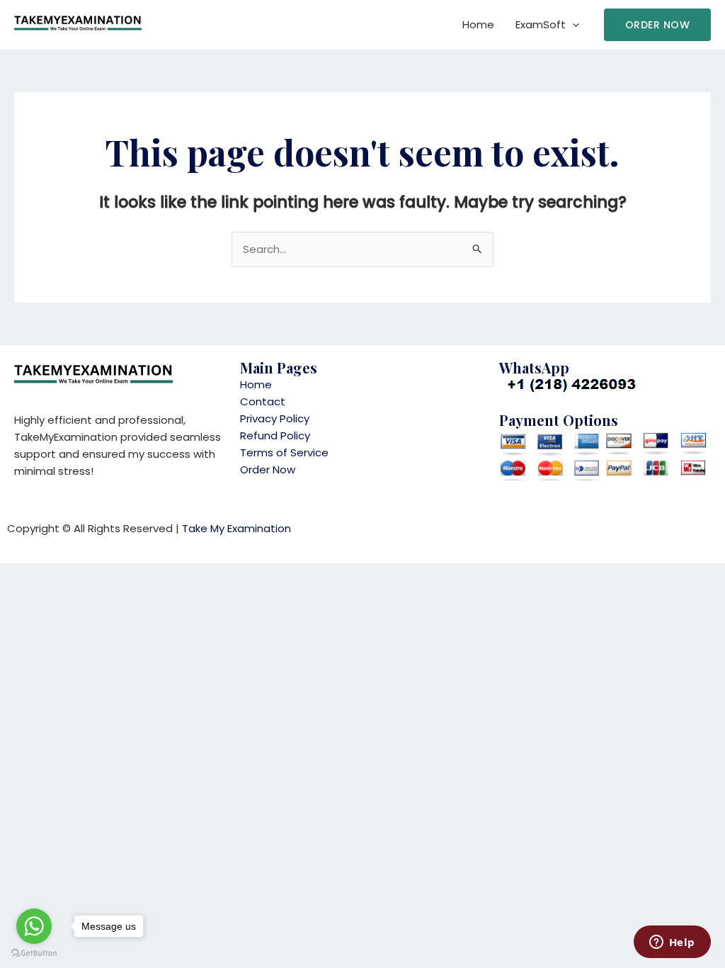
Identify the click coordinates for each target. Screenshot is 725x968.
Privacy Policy (274, 418)
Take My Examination (236, 528)
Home (478, 24)
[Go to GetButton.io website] (34, 953)
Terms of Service (284, 452)
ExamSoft (540, 24)
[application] (572, 25)
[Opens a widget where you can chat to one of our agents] (672, 943)
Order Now (267, 469)
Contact (262, 401)
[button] (658, 25)
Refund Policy (275, 435)
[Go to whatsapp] (34, 926)
